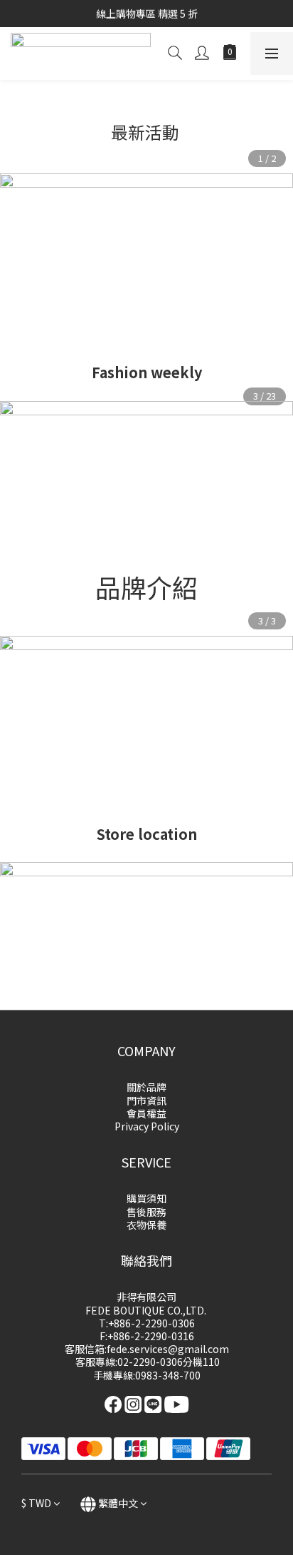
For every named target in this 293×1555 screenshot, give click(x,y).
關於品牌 (146, 1087)
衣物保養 (146, 1224)
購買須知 (146, 1198)
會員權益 (146, 1113)
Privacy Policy (146, 1126)
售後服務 (146, 1212)
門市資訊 (146, 1100)
